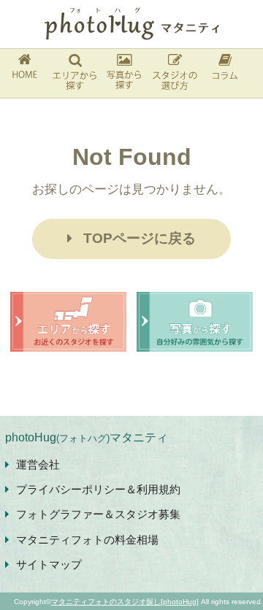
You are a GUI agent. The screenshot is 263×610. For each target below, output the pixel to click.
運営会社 (38, 464)
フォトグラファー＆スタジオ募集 (98, 514)
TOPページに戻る (139, 238)
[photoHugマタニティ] (131, 24)
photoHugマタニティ (86, 437)
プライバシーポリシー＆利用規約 (98, 489)
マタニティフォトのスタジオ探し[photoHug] (125, 602)
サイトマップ (49, 564)
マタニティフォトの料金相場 (87, 539)
